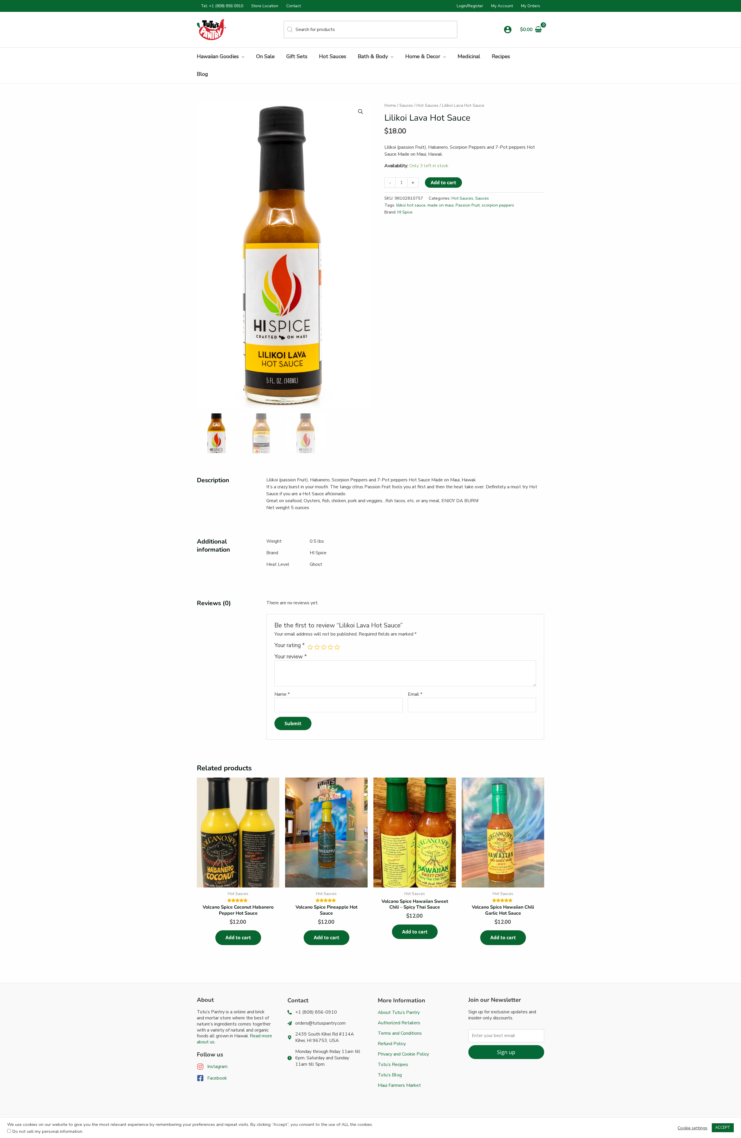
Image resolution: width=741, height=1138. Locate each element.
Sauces (406, 105)
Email (415, 694)
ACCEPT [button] (722, 1127)
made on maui (441, 205)
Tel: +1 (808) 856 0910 (222, 6)
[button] (242, 56)
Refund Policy (392, 1044)
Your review (290, 656)
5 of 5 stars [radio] (337, 647)
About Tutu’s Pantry (399, 1012)
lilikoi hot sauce (410, 205)
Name (282, 694)
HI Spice (404, 212)
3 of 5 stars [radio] (324, 647)
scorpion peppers (498, 205)
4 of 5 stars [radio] (330, 647)
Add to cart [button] (238, 937)
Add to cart (443, 182)
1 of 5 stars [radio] (310, 647)
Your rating (289, 645)
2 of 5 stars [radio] (317, 647)
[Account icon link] (508, 29)
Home (390, 105)
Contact (293, 6)
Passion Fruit (468, 205)
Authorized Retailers (399, 1023)
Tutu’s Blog (390, 1075)
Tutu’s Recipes (393, 1064)
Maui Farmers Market (399, 1085)
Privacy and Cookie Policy (403, 1054)
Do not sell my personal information (47, 1131)
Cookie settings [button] (692, 1127)
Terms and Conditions (400, 1033)
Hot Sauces (428, 105)
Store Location (264, 6)
